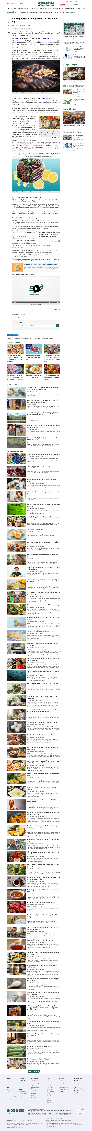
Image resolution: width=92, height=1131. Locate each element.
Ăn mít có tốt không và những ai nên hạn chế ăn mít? (43, 774)
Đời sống (76, 1092)
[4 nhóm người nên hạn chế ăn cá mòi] (16, 1063)
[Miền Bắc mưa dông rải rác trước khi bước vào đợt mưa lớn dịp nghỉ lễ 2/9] (16, 404)
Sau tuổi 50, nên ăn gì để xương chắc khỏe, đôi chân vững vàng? (79, 91)
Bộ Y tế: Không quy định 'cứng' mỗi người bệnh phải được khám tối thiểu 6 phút (79, 56)
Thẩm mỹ (49, 1100)
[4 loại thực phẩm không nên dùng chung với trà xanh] (16, 483)
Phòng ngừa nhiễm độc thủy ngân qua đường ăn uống (43, 672)
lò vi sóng (41, 220)
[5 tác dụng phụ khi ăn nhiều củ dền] (16, 471)
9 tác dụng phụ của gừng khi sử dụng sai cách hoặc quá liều (42, 748)
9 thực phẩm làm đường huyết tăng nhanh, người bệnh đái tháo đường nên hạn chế (43, 762)
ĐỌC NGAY (54, 241)
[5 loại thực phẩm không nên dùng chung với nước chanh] (16, 1026)
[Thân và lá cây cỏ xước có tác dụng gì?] (67, 101)
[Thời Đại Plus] (76, 4)
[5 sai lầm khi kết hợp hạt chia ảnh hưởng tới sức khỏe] (16, 844)
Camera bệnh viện (11, 1098)
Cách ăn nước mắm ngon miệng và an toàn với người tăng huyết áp (42, 928)
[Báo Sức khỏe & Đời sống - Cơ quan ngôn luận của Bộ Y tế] (46, 3)
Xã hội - (29, 404)
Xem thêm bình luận (16, 317)
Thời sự (14, 8)
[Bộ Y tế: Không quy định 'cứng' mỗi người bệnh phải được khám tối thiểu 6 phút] (67, 56)
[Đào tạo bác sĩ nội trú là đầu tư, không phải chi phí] (67, 137)
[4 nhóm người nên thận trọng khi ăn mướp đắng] (16, 609)
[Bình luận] (9, 33)
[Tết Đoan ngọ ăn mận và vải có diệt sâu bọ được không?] (16, 856)
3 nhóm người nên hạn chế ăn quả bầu (39, 1046)
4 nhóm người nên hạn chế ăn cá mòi (39, 1059)
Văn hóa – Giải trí (78, 1088)
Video (32, 1095)
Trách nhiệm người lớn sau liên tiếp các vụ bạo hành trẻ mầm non (79, 145)
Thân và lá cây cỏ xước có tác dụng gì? (78, 100)
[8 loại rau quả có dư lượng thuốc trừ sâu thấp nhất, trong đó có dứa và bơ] (16, 830)
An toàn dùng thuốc (23, 1091)
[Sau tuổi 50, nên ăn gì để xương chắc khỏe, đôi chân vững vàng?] (67, 91)
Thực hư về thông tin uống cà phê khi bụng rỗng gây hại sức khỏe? (43, 1035)
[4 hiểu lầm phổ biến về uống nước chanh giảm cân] (16, 559)
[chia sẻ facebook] (9, 19)
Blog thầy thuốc (70, 109)
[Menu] (81, 8)
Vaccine (21, 1097)
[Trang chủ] (8, 8)
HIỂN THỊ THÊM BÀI (33, 1071)
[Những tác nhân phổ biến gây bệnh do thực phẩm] (16, 458)
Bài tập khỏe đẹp (50, 1102)
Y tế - (64, 40)
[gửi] (57, 325)
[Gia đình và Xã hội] (63, 5)
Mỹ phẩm (49, 1098)
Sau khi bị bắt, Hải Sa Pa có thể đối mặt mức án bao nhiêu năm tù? (43, 426)
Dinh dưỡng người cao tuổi (36, 12)
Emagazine (33, 1093)
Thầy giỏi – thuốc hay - (78, 102)
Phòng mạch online (69, 8)
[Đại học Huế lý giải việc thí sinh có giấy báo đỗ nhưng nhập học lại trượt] (16, 417)
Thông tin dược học (23, 1093)
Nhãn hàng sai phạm (78, 1082)
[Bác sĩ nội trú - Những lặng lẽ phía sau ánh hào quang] (74, 117)
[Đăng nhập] (76, 1)
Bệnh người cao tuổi (51, 1080)
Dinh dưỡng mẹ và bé (24, 12)
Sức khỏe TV (27, 8)
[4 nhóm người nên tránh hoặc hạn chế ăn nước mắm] (16, 894)
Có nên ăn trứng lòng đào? (36, 529)
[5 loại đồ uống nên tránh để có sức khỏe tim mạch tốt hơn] (16, 804)
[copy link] (9, 25)
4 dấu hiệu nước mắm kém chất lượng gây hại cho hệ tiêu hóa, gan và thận (43, 878)
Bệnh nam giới (50, 1087)
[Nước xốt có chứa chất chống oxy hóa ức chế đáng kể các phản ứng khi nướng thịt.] (36, 175)
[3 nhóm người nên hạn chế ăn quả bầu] (16, 1051)
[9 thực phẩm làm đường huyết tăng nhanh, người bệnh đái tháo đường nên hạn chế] (16, 765)
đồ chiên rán (24, 338)
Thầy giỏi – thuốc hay (35, 1080)
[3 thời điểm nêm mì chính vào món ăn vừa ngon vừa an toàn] (16, 983)
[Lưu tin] (9, 29)
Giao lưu (21, 1084)
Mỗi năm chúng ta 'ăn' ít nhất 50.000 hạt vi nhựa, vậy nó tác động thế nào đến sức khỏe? (49, 235)
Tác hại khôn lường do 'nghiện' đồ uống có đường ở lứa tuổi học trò (43, 593)
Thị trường (77, 8)
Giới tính (49, 8)
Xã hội (8, 1080)
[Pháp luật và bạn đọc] (69, 5)
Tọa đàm (21, 1082)
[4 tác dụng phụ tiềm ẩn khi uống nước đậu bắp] (16, 688)
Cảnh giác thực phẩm (70, 12)
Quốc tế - (29, 442)
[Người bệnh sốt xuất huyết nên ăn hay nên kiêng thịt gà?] (34, 369)
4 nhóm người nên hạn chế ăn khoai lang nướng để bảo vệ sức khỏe (43, 813)
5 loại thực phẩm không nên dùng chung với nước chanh (43, 1022)
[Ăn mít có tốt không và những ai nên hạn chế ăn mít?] (16, 778)
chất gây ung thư (45, 38)
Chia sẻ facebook (13, 334)
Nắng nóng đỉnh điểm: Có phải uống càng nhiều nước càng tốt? (43, 993)
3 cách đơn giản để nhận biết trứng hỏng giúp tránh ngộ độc (42, 788)
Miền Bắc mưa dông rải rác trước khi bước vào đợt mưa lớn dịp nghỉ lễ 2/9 (42, 401)
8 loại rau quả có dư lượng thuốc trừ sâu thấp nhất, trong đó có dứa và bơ (42, 827)
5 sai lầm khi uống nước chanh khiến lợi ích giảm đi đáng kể (43, 580)
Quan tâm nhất (15, 314)
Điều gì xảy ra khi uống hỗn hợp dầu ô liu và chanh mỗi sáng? (43, 953)
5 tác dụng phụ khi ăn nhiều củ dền (38, 467)
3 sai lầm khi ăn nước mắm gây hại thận (40, 940)
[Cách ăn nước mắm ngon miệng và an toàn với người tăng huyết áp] (16, 932)
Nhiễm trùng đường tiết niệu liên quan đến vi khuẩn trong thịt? (33, 357)
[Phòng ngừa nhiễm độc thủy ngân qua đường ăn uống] (16, 675)
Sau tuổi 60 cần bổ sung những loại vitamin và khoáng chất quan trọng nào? (42, 388)
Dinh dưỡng (55, 8)
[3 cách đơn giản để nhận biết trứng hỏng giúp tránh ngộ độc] (16, 791)
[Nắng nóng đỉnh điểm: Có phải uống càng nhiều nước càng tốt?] (16, 996)
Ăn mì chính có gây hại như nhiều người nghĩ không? (42, 916)
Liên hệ (80, 1113)
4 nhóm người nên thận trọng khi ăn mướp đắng (43, 605)
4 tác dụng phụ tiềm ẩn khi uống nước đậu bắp (42, 684)
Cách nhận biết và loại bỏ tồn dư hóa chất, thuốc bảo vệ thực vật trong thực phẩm (43, 711)
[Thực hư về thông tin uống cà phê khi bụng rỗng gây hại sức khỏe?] (16, 1038)
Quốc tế (8, 1085)
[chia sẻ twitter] (9, 22)
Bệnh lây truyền (62, 1098)
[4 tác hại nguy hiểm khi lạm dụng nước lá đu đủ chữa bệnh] (16, 869)
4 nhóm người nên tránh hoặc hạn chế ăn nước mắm (42, 890)
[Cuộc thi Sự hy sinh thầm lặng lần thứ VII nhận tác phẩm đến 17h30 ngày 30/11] (74, 28)
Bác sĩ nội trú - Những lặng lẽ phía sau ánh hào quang (73, 126)
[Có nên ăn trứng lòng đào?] (16, 534)
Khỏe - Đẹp (61, 8)
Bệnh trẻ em (49, 1089)
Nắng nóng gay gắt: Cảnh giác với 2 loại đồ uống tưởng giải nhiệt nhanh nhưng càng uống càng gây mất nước (43, 1007)
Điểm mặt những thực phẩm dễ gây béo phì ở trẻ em (43, 543)
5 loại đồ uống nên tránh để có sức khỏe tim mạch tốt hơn (41, 801)
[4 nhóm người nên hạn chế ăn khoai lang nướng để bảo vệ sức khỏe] (16, 817)
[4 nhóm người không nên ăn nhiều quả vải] (16, 907)
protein (17, 46)
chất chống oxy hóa (45, 98)
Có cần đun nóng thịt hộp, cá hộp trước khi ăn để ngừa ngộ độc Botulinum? (48, 133)
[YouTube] (67, 1)
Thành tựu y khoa (11, 1091)
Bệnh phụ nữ (49, 1085)
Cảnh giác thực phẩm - (32, 456)
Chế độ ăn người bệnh (59, 12)
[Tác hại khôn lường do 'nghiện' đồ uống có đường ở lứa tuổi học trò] (16, 597)
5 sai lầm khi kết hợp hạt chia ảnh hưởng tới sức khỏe (43, 840)
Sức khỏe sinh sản (63, 1096)
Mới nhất (23, 314)
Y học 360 (33, 8)
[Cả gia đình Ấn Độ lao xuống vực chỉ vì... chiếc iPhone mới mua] (16, 442)
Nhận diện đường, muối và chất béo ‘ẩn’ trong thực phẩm (42, 697)
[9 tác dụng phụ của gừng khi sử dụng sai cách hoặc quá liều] (16, 752)
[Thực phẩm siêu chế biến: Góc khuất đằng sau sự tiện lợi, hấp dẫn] (16, 663)
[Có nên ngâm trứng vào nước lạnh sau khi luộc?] (16, 727)
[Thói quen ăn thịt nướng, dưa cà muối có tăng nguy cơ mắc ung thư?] (52, 369)
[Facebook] (79, 1109)
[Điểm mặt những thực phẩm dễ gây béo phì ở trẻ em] (16, 546)
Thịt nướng (15, 38)
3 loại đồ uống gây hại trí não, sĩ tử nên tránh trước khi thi (42, 966)
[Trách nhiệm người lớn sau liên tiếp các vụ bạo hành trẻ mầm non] (67, 145)
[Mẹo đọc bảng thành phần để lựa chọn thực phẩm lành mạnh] (16, 509)
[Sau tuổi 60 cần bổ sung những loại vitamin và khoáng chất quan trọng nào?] (16, 392)
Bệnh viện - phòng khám (36, 1083)
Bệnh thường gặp (50, 1083)
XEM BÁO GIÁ (59, 1119)
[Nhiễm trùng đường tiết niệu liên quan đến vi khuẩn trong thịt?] (34, 349)
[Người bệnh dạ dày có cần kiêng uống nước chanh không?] (16, 622)
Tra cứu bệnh (20, 8)
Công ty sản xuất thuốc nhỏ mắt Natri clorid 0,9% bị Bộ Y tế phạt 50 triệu (78, 48)
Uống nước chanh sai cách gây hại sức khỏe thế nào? (43, 493)
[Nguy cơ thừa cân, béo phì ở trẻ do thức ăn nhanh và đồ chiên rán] (16, 571)
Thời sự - (29, 416)
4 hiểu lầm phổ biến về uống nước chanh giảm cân (42, 555)
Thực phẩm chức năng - (33, 391)
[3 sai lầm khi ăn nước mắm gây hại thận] (16, 944)
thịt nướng (16, 338)
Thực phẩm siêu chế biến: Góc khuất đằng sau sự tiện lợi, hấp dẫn (43, 659)
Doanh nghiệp (77, 1084)
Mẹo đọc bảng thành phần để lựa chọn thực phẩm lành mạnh (43, 505)
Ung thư (48, 1093)
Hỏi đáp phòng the (62, 1093)
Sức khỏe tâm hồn (50, 1091)
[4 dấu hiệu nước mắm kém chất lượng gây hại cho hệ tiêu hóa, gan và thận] (16, 881)
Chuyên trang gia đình (79, 1090)
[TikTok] (62, 1)
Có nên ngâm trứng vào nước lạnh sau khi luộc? (43, 722)
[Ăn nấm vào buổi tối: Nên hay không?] (16, 739)
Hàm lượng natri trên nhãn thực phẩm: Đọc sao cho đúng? (42, 644)
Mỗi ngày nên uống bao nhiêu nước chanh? (41, 631)
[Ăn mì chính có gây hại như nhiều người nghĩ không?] (16, 919)
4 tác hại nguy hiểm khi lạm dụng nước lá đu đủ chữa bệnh (43, 865)
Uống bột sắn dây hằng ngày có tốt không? (72, 81)
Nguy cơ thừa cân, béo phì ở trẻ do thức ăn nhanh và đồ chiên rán (43, 568)
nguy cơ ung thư (32, 338)
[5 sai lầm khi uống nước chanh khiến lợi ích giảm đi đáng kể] (16, 584)
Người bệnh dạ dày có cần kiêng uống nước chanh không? (43, 618)
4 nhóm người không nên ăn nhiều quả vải (41, 902)
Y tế (11, 8)
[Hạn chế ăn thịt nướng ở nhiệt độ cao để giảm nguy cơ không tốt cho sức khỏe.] (36, 76)
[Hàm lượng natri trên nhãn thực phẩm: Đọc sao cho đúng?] (16, 648)
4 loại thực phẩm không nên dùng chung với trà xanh (42, 480)
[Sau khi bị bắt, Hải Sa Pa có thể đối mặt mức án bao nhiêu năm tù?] (16, 430)
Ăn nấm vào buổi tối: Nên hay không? (39, 735)
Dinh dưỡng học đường (48, 12)
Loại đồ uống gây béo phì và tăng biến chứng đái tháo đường (43, 518)
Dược (37, 8)
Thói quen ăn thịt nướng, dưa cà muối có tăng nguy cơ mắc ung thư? (51, 377)
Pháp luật (9, 1083)
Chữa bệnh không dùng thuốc (36, 1088)
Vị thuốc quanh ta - (67, 83)
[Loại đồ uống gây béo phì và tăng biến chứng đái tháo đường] (16, 521)
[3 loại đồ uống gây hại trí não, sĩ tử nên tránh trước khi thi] (16, 969)
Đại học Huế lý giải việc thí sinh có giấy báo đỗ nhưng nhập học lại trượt (42, 413)
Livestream (21, 1086)
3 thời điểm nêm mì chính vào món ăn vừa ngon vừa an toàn (43, 979)
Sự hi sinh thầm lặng (11, 1096)
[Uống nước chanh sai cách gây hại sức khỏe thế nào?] (16, 496)
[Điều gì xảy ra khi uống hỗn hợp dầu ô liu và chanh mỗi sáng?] (16, 957)
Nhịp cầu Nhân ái (77, 1087)
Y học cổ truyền (43, 8)
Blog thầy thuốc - (67, 129)
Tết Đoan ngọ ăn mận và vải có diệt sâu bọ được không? (43, 853)
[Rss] (83, 1109)
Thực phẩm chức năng (24, 14)
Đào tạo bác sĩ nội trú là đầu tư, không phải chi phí (78, 136)
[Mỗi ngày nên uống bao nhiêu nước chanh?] (16, 635)
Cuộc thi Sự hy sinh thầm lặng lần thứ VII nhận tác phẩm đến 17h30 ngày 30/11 (73, 37)
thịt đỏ (39, 338)
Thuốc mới (21, 1095)
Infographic (33, 1097)
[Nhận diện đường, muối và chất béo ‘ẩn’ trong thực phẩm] (16, 700)
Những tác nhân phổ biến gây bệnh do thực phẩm (43, 454)
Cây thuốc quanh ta (35, 1085)
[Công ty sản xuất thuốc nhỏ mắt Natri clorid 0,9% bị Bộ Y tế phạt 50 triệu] (67, 48)
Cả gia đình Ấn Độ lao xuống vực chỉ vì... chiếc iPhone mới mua (42, 439)
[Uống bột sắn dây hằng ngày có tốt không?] (74, 73)
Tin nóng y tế (10, 1089)
